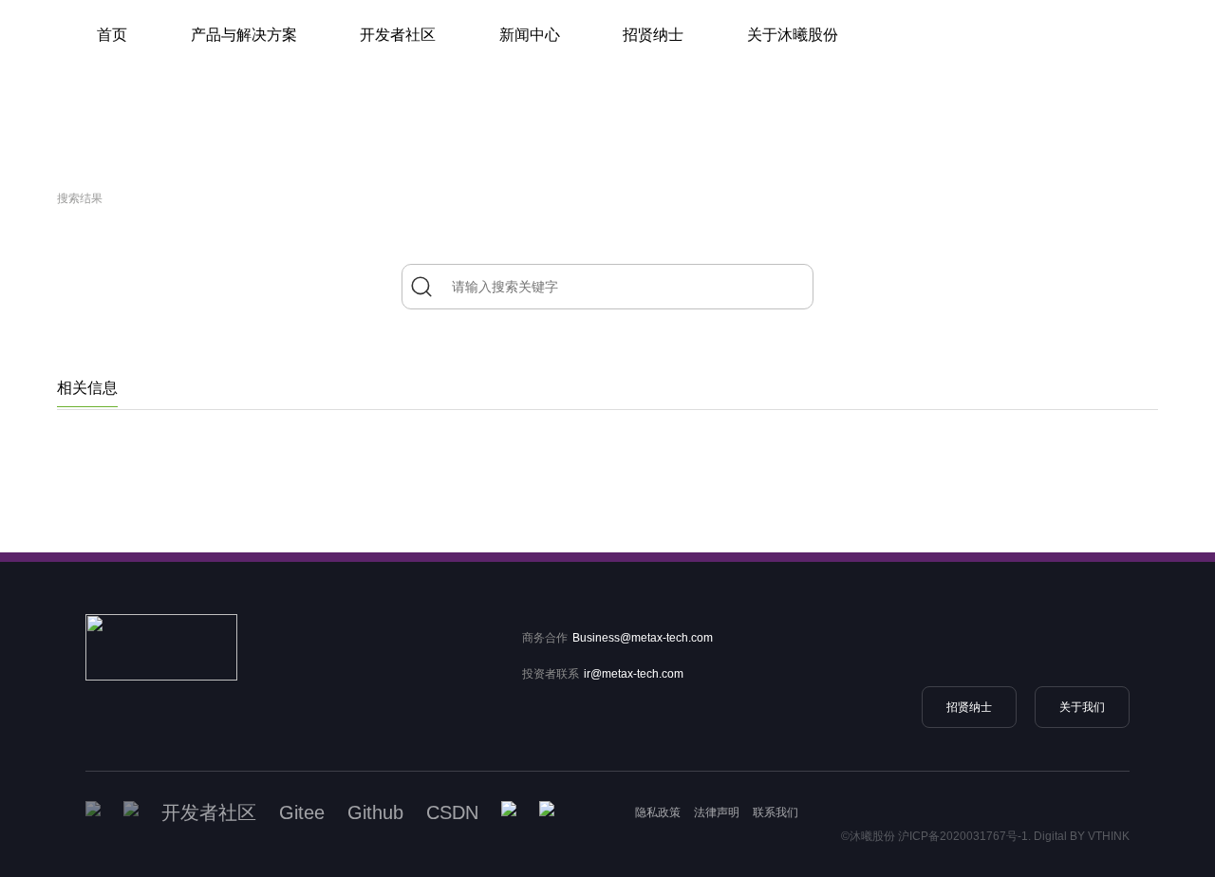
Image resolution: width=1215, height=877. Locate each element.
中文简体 (946, 85)
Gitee (302, 812)
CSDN (452, 812)
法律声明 (716, 812)
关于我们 (1082, 707)
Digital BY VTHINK (1082, 836)
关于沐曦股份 (792, 35)
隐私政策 (658, 812)
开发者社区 (398, 35)
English (946, 57)
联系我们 (775, 812)
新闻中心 (529, 35)
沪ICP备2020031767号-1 (963, 836)
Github (375, 812)
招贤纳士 (653, 35)
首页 (112, 35)
